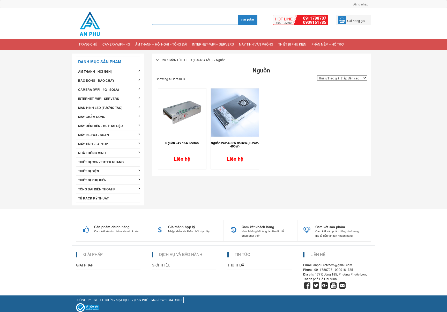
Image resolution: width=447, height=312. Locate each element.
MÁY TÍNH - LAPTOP (93, 144)
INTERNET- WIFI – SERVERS (213, 44)
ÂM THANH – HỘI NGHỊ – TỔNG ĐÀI (161, 44)
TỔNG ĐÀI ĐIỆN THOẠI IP (96, 189)
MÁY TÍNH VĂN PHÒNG (256, 44)
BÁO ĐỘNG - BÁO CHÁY (96, 80)
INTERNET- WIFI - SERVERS (98, 98)
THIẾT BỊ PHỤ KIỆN (292, 44)
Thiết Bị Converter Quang (101, 162)
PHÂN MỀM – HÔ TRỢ (327, 44)
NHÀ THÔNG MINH (92, 153)
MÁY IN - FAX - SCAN (93, 134)
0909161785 (314, 22)
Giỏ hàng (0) (355, 20)
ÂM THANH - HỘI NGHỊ (94, 71)
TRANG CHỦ (88, 44)
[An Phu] (89, 23)
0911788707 (314, 18)
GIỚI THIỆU (161, 265)
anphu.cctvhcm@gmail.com (332, 265)
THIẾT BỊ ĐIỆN (88, 171)
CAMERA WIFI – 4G (116, 44)
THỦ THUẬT (236, 265)
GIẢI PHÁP (84, 265)
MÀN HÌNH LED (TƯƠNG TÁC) (100, 107)
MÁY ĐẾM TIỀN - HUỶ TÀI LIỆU (100, 125)
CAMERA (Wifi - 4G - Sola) (98, 89)
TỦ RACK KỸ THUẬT (93, 198)
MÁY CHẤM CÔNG (91, 116)
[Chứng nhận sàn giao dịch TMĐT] (87, 307)
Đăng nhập (360, 4)
